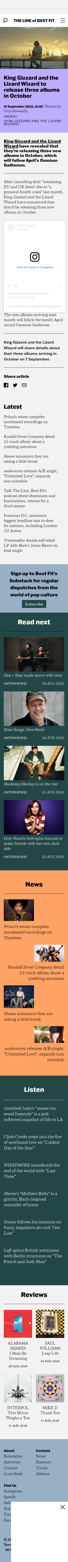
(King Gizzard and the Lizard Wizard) (32, 122)
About (9, 1450)
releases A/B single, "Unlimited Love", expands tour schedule (31, 476)
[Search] (5, 20)
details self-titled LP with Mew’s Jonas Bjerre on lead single (31, 545)
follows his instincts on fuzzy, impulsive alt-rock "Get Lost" (32, 1227)
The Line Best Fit (34, 20)
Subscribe (34, 604)
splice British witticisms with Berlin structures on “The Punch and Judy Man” (33, 1256)
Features (43, 1462)
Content (43, 1450)
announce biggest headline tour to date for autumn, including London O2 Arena (30, 523)
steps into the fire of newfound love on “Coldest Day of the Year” (32, 1142)
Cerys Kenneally (16, 111)
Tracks (42, 1468)
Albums (42, 1474)
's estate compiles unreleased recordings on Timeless (26, 422)
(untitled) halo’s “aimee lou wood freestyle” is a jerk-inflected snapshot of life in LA (33, 1114)
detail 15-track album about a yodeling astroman (29, 441)
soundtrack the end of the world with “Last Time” (32, 1171)
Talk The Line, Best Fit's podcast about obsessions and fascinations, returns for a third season (29, 498)
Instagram (13, 1491)
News (10, 116)
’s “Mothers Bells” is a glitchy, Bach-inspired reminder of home (30, 1199)
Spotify (10, 1497)
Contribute (13, 1474)
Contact (11, 1468)
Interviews (15, 683)
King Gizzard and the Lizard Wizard (32, 143)
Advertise (12, 1462)
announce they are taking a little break (26, 459)
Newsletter (13, 1456)
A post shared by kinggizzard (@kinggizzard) (34, 306)
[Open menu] (62, 20)
